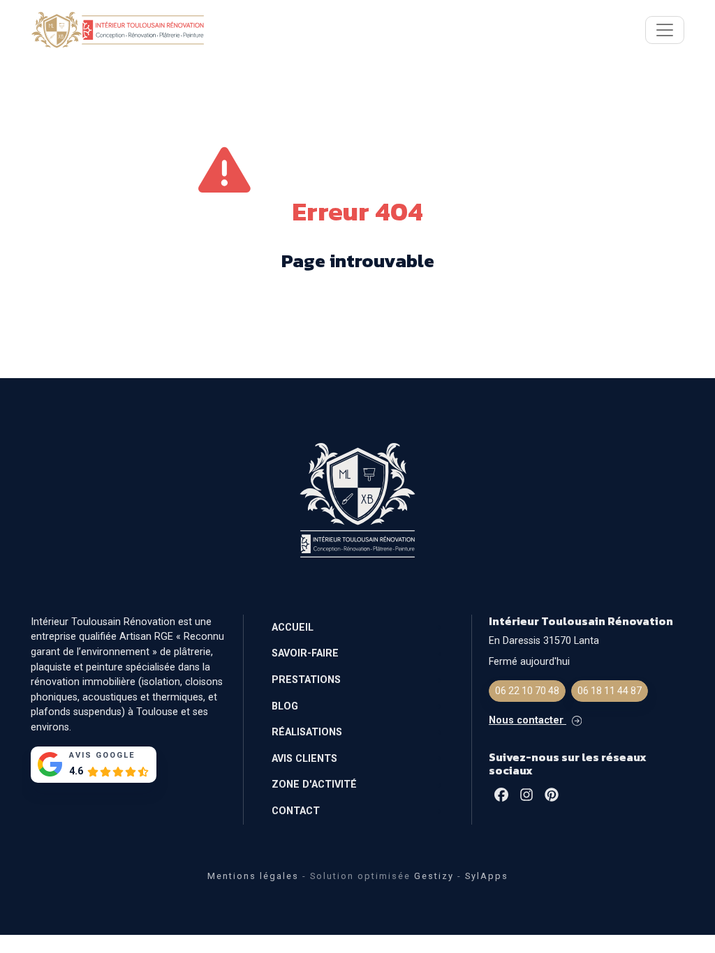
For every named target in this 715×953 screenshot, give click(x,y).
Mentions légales (253, 876)
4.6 (76, 771)
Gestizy (434, 876)
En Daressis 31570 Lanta (544, 641)
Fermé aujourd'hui (529, 662)
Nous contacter (527, 720)
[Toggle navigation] (664, 30)
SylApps (486, 876)
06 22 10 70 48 (527, 690)
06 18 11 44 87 (609, 690)
